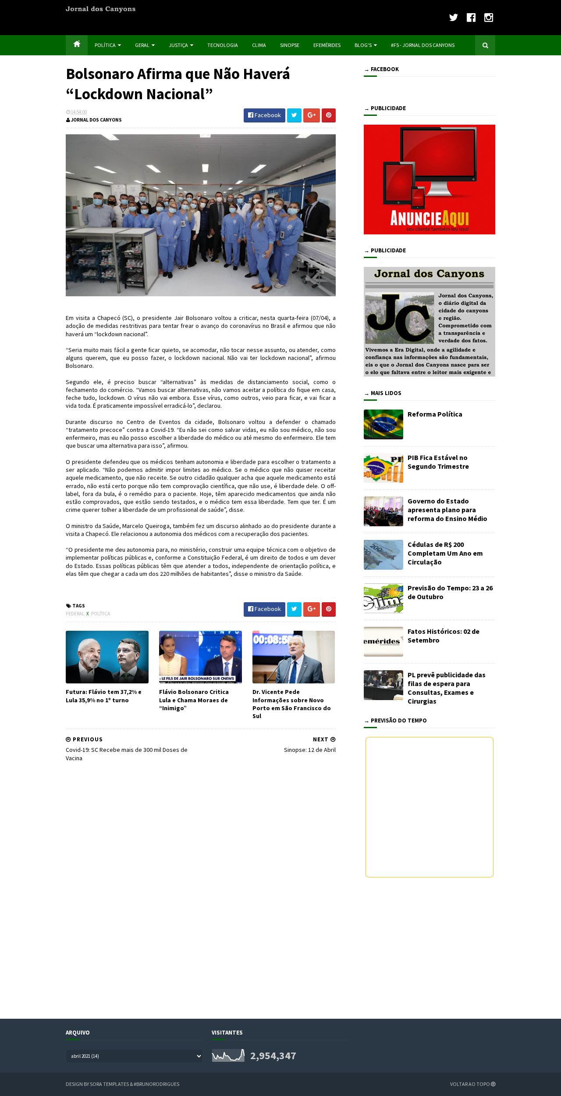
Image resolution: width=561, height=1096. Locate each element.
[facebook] (471, 17)
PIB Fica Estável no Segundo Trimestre (438, 462)
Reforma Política (435, 414)
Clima (259, 45)
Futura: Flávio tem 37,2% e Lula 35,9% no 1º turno (104, 696)
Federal (75, 614)
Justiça (178, 45)
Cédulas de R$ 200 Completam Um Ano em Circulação (445, 553)
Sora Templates (109, 1084)
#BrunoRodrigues (156, 1084)
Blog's (363, 45)
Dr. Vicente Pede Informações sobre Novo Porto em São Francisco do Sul (291, 704)
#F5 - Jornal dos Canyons (422, 45)
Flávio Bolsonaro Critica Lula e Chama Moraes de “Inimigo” (194, 700)
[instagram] (488, 17)
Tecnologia (222, 45)
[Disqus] (201, 889)
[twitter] (453, 17)
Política (105, 45)
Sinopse (289, 45)
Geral (142, 45)
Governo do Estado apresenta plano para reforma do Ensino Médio (447, 509)
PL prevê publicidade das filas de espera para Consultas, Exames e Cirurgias (447, 687)
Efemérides (327, 45)
